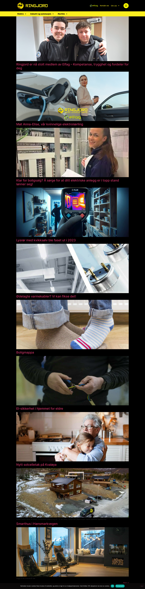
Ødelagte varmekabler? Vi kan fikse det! (46, 296)
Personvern (120, 586)
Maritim (61, 14)
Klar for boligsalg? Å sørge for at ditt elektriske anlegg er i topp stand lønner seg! (67, 182)
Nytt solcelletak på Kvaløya (36, 465)
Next (126, 583)
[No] (142, 586)
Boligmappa (25, 352)
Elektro (20, 14)
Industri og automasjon (40, 14)
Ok (112, 586)
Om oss (114, 6)
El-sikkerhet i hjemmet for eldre (39, 408)
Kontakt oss (104, 6)
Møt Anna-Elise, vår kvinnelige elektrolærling (49, 124)
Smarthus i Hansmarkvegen (37, 524)
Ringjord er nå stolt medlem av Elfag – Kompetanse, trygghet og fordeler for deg (72, 66)
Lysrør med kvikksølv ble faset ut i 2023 (46, 240)
